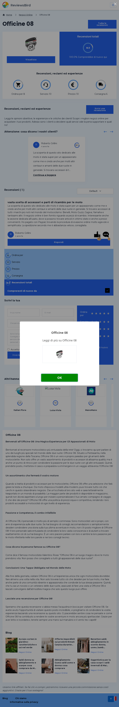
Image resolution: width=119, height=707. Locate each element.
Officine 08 (59, 333)
